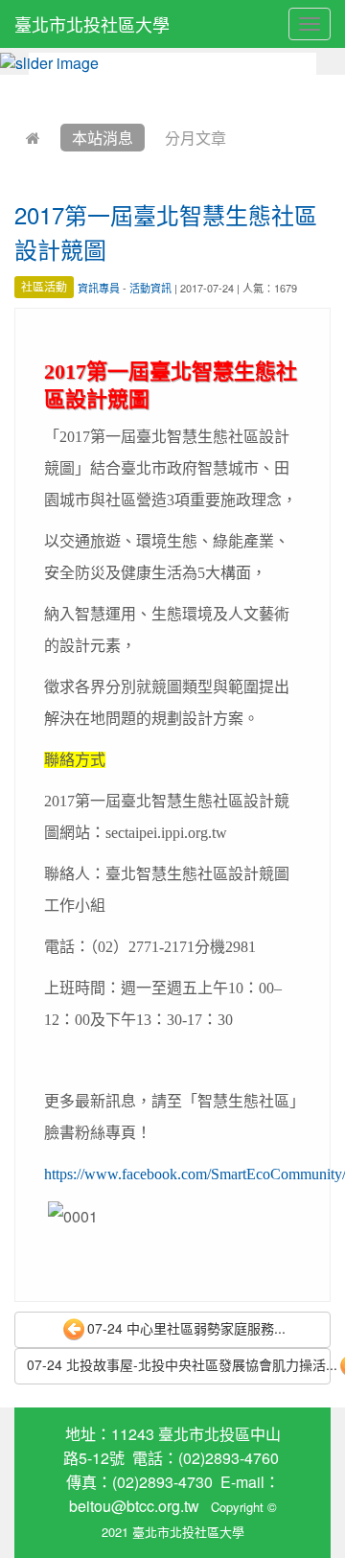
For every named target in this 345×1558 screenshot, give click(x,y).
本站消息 (102, 138)
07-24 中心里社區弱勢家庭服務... (186, 1327)
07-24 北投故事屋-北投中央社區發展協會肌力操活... (179, 1364)
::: (18, 87)
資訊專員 (99, 287)
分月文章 (195, 138)
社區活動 (44, 287)
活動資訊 (150, 287)
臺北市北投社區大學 (92, 24)
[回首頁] (33, 137)
